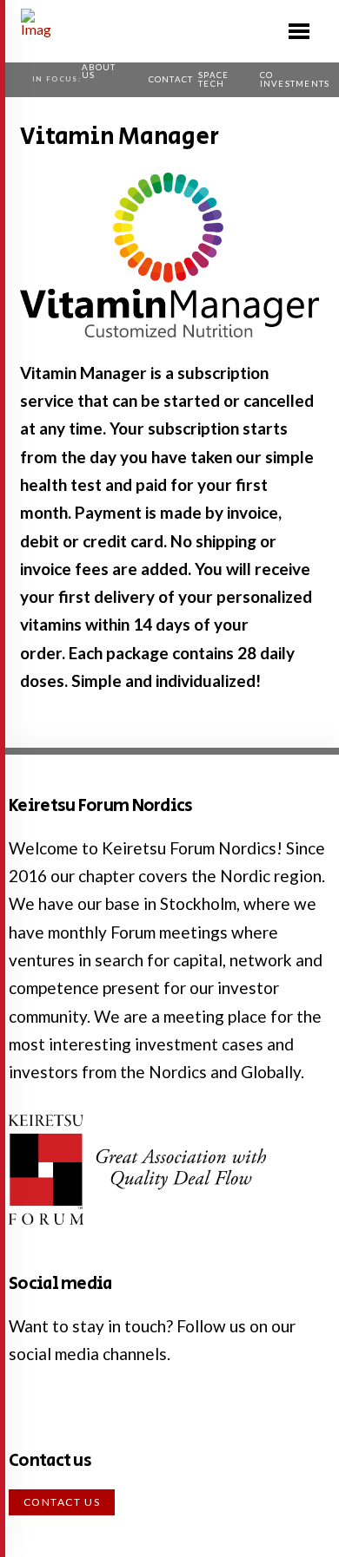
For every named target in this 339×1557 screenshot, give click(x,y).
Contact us (62, 1501)
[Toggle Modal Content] (299, 31)
